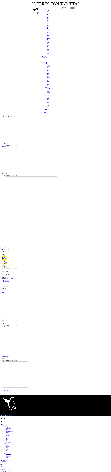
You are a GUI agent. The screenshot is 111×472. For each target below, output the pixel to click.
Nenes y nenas (48, 46)
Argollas (48, 25)
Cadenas (46, 87)
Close (1, 466)
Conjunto (48, 37)
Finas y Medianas (48, 52)
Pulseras (46, 101)
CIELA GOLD (45, 57)
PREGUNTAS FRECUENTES (45, 58)
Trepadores (48, 83)
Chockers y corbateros (48, 35)
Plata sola (48, 20)
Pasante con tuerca (48, 32)
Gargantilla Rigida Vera (6, 390)
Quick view (3, 319)
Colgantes (48, 27)
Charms (48, 42)
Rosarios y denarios (48, 40)
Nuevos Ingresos (5, 116)
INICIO (44, 8)
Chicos (47, 43)
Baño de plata (48, 11)
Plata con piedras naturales (48, 18)
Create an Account (2, 469)
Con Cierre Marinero (48, 36)
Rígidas (48, 108)
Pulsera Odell (4, 173)
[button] (45, 60)
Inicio (2, 116)
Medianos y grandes (48, 44)
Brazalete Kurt (4, 143)
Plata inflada (48, 19)
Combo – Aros (48, 26)
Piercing (48, 29)
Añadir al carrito (4, 277)
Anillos (46, 9)
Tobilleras (46, 55)
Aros (45, 21)
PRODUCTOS (45, 62)
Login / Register (4, 462)
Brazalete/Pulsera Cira (6, 321)
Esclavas (48, 104)
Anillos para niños (8, 428)
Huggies (48, 30)
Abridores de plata (8, 434)
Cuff (47, 28)
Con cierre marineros (48, 49)
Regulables (48, 54)
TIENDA (44, 56)
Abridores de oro (8, 435)
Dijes (45, 41)
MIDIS (48, 14)
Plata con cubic (48, 15)
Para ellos (48, 53)
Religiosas (48, 50)
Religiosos (48, 47)
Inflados (48, 31)
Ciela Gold (6, 278)
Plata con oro (48, 16)
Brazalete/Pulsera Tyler (6, 356)
